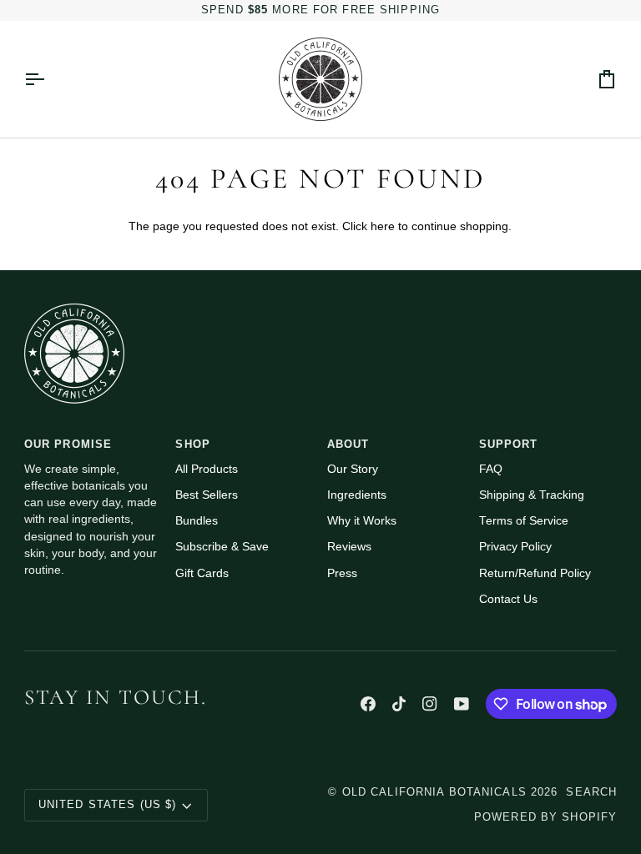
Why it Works (361, 521)
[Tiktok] (399, 703)
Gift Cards (202, 573)
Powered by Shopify (545, 817)
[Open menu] (49, 79)
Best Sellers (206, 495)
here (383, 226)
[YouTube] (461, 703)
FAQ (490, 469)
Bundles (196, 521)
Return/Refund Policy (535, 573)
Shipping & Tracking (531, 495)
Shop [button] (192, 444)
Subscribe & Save (222, 546)
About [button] (348, 444)
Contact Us (508, 599)
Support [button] (508, 444)
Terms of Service (523, 521)
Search (591, 792)
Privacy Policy (515, 546)
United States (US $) (107, 805)
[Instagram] (429, 703)
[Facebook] (368, 703)
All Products (206, 469)
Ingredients (356, 495)
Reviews (349, 546)
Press (342, 573)
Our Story (352, 469)
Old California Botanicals (434, 792)
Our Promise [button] (68, 444)
